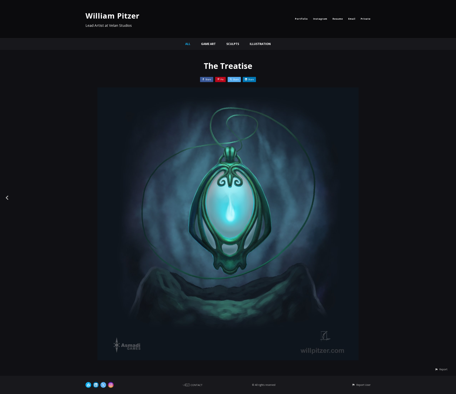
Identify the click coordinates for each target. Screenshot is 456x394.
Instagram (320, 18)
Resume (338, 18)
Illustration (260, 44)
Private (365, 18)
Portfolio (301, 18)
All (187, 44)
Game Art (208, 44)
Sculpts (232, 44)
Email (351, 18)
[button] (441, 369)
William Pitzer (112, 16)
